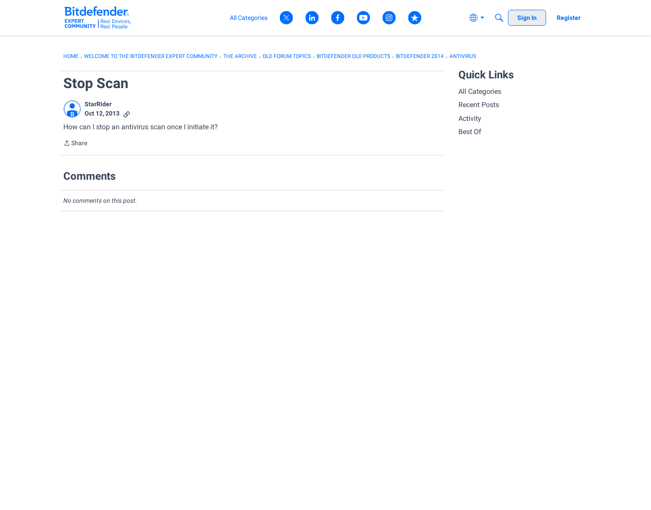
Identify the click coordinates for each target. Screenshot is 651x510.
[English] (97, 17)
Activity (469, 118)
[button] (72, 109)
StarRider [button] (98, 104)
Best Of (469, 132)
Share (75, 143)
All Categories (479, 91)
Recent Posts (478, 104)
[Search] (499, 18)
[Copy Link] (126, 113)
